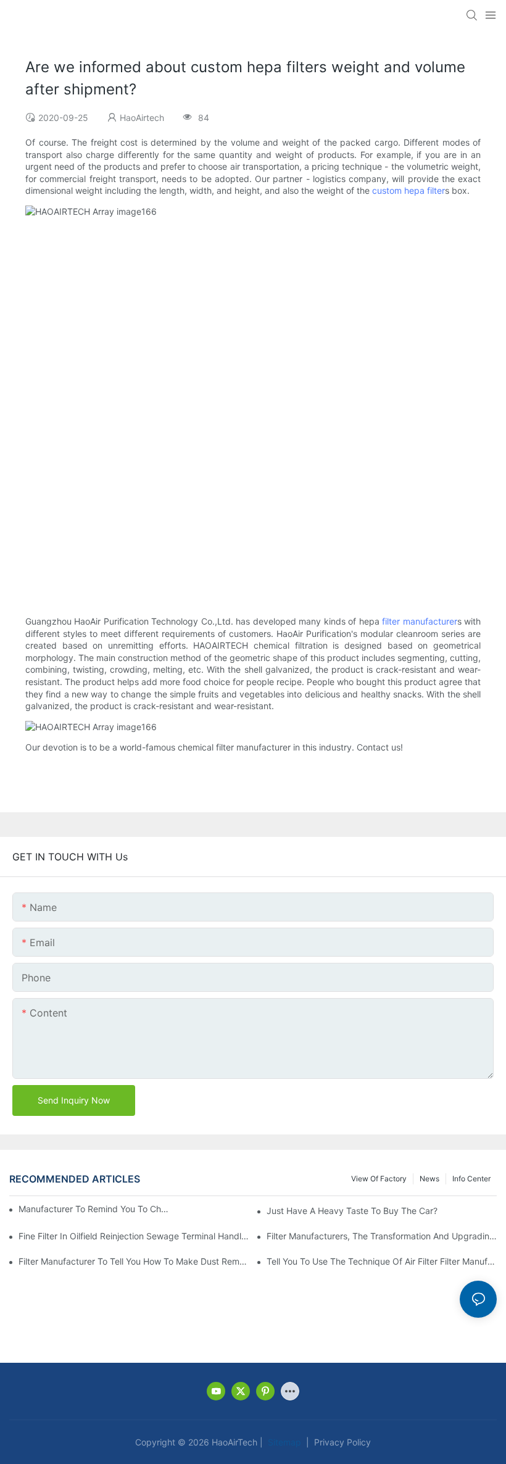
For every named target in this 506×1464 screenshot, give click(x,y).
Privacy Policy (341, 1442)
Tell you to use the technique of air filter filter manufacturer (382, 1261)
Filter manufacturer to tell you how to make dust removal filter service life (134, 1261)
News (429, 1178)
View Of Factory (379, 1178)
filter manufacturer (419, 621)
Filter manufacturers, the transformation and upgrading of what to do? (382, 1236)
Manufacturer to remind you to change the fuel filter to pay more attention (95, 1209)
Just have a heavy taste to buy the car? (352, 1210)
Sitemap (283, 1442)
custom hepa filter (408, 190)
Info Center (471, 1178)
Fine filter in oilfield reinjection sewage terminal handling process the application (134, 1236)
